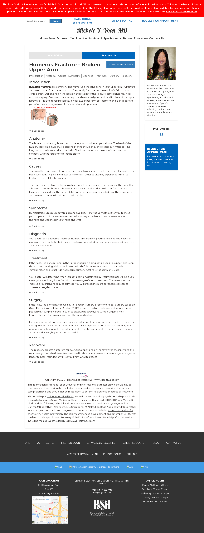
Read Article (108, 55)
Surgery (114, 76)
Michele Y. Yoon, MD (102, 30)
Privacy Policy (112, 454)
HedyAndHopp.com (106, 515)
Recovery (126, 76)
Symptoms (74, 76)
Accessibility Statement (82, 454)
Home (44, 38)
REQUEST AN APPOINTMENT (160, 21)
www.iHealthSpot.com (107, 380)
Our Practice (78, 38)
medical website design (52, 421)
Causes (62, 76)
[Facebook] (161, 134)
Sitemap (132, 454)
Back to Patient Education (121, 64)
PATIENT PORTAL (121, 21)
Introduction (36, 76)
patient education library (60, 396)
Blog (156, 443)
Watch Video (55, 55)
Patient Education (135, 38)
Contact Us (156, 38)
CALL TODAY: (82, 19)
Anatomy (51, 76)
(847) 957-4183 (82, 23)
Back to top (38, 131)
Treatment (101, 76)
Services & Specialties (103, 38)
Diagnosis (88, 76)
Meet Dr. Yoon (58, 38)
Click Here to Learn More (181, 11)
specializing (153, 97)
